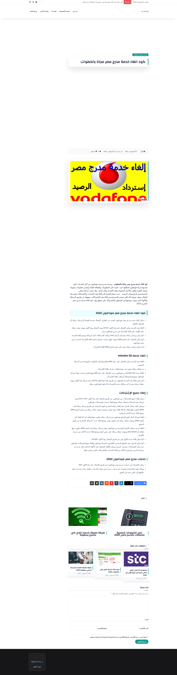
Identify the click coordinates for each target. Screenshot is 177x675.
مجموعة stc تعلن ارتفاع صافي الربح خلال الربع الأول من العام (136, 573)
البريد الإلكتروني (143, 628)
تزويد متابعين (37, 667)
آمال (142, 151)
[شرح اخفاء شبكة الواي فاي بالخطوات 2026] (108, 559)
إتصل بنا (54, 11)
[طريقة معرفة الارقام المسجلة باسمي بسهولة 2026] (81, 558)
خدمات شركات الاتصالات (140, 55)
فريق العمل (33, 11)
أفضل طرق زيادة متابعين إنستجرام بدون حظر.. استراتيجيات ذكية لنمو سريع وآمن (100, 2)
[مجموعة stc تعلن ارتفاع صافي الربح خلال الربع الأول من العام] (136, 559)
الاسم (146, 619)
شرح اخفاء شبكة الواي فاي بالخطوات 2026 (109, 570)
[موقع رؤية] (144, 11)
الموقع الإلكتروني (102, 628)
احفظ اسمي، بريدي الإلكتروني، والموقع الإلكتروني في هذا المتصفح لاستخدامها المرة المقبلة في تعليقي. (118, 637)
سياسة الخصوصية (64, 11)
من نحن (75, 11)
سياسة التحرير (44, 11)
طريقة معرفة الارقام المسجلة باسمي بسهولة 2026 (81, 569)
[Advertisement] (108, 36)
